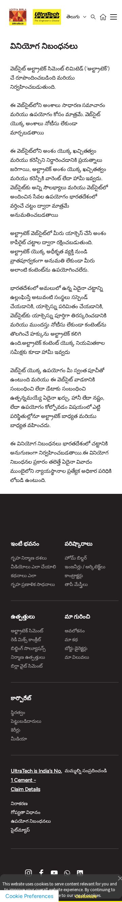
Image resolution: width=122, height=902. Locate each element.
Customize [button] (86, 893)
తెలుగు (73, 17)
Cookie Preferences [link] (29, 896)
